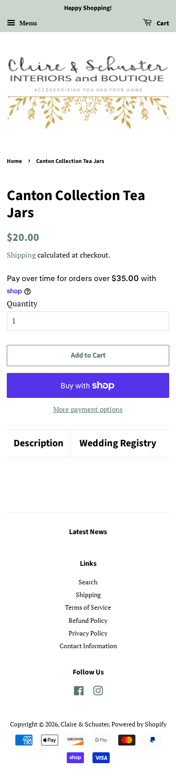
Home (14, 161)
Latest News (88, 532)
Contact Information (88, 645)
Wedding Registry (117, 443)
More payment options (88, 409)
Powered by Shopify (139, 724)
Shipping (21, 255)
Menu (27, 23)
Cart (162, 23)
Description (39, 443)
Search (88, 582)
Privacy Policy (88, 633)
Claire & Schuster (84, 724)
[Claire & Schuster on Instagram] (98, 692)
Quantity (22, 303)
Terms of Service (88, 607)
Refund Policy (88, 620)
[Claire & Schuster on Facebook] (79, 692)
